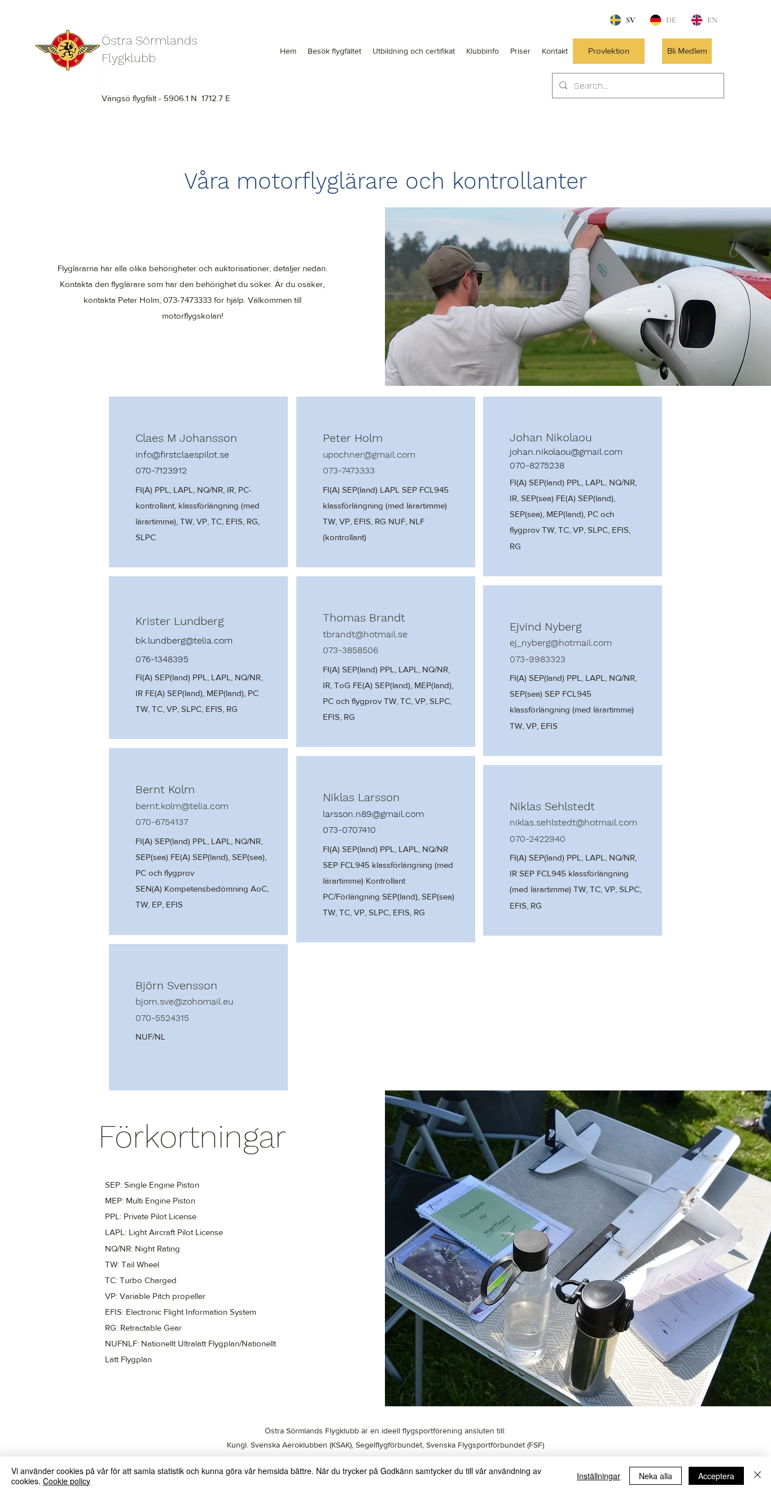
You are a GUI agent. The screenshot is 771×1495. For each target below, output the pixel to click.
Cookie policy (66, 1481)
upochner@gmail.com (369, 454)
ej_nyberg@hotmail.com (561, 642)
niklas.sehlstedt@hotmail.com (573, 822)
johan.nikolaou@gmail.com (566, 451)
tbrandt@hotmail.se (365, 634)
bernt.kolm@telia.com (182, 806)
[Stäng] (757, 1476)
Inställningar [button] (598, 1475)
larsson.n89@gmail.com (373, 814)
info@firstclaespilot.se (182, 454)
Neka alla (655, 1475)
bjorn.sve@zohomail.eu (184, 1001)
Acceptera (716, 1475)
